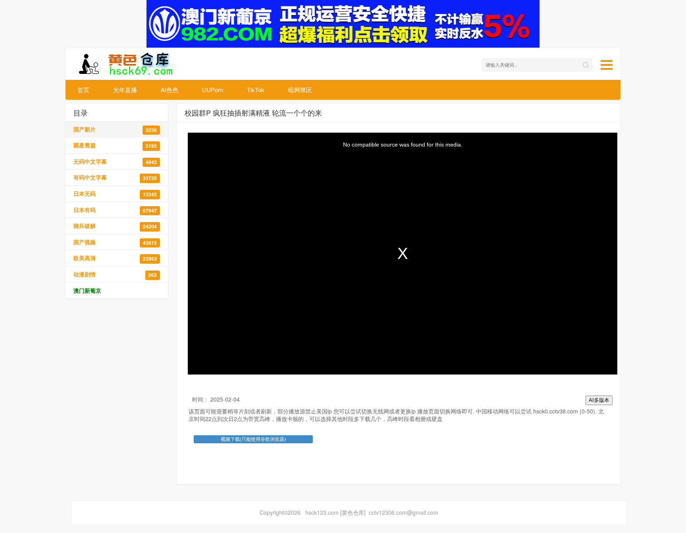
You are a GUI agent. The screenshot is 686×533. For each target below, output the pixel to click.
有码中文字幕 (115, 177)
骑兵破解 (115, 226)
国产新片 (115, 129)
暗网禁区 (300, 89)
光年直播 (125, 89)
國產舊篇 (115, 145)
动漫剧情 (115, 274)
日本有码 (115, 210)
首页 (83, 89)
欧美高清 (115, 258)
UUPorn (212, 89)
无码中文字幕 (115, 161)
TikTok (255, 89)
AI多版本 (599, 400)
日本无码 (115, 193)
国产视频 (115, 242)
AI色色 (169, 89)
